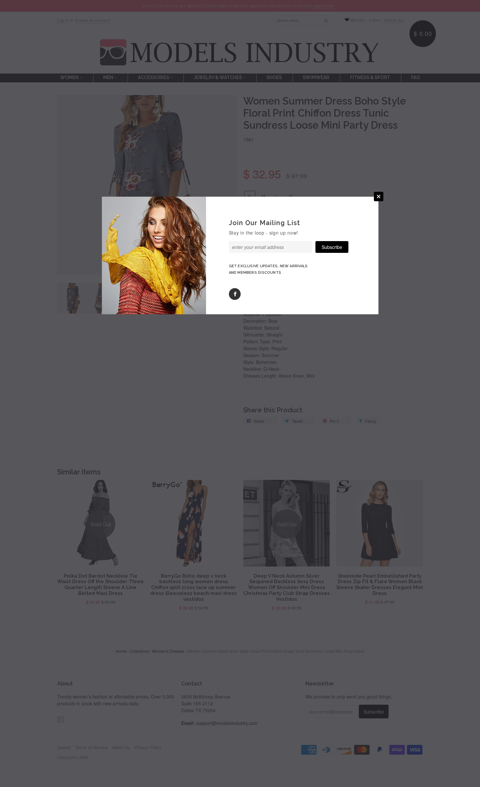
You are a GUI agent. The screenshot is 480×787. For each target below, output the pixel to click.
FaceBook (235, 294)
